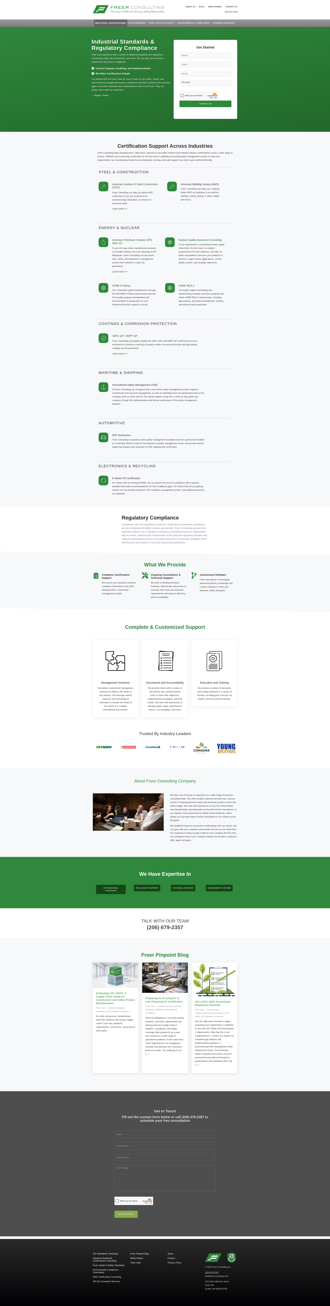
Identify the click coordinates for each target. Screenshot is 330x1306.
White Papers (215, 7)
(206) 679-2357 (212, 1272)
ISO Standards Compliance (118, 1011)
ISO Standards (137, 23)
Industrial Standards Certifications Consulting (104, 1259)
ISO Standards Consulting (105, 1253)
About (170, 1253)
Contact (171, 1258)
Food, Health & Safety (161, 23)
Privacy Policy (175, 1263)
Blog (201, 7)
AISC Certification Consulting (107, 1277)
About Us (190, 7)
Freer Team (101, 1008)
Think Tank (135, 1263)
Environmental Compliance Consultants (106, 1271)
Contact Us (231, 7)
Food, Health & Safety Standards (108, 1265)
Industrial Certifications (110, 23)
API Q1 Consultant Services (106, 1281)
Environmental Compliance (193, 23)
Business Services (224, 23)
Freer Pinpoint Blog (139, 1253)
